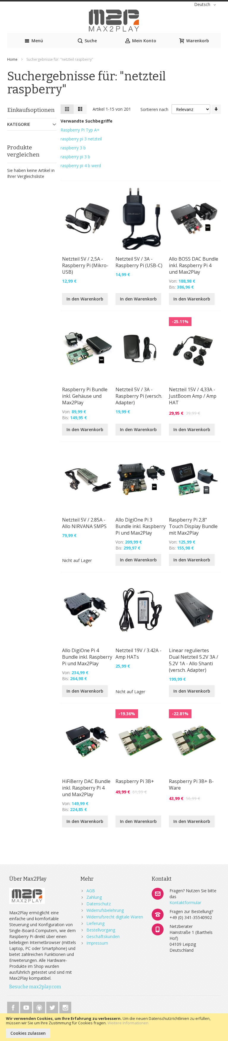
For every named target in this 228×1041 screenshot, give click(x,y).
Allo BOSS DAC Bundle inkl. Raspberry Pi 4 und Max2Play (193, 265)
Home (12, 59)
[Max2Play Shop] (114, 21)
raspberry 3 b (73, 148)
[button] (206, 4)
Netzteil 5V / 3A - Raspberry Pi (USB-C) (138, 262)
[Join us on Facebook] (13, 1006)
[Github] (39, 1006)
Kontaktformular (185, 902)
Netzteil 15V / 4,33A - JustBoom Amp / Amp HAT (192, 396)
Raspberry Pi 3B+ (134, 781)
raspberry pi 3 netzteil (81, 139)
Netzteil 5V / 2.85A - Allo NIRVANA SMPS (84, 523)
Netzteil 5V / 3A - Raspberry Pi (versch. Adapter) (138, 396)
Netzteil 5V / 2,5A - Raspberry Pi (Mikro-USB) (85, 265)
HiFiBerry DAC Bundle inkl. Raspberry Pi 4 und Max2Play (86, 788)
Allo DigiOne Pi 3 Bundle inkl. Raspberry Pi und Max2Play (140, 526)
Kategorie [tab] (18, 124)
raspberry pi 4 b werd (81, 165)
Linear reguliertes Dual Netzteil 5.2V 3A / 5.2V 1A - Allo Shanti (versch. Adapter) (193, 660)
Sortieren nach (154, 109)
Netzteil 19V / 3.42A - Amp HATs (138, 653)
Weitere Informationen (127, 1023)
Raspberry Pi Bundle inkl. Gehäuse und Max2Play (84, 396)
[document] (114, 1027)
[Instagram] (65, 1006)
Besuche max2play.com (35, 987)
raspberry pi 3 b (75, 156)
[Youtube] (26, 1006)
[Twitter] (52, 1006)
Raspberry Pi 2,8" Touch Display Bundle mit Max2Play (193, 526)
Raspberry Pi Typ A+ (80, 130)
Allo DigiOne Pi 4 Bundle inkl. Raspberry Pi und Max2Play (87, 657)
